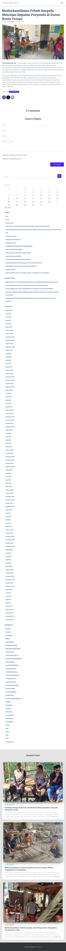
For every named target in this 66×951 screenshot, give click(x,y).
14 (16, 198)
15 (25, 198)
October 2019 (9, 583)
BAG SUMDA (9, 635)
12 (57, 195)
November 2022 (10, 460)
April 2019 (8, 603)
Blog (7, 216)
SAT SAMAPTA (9, 722)
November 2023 (10, 420)
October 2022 (9, 463)
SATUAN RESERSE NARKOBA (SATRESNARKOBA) (19, 246)
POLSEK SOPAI (10, 695)
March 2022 (9, 486)
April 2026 (8, 323)
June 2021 (8, 516)
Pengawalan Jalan (11, 243)
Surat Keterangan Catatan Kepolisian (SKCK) (18, 259)
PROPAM (8, 702)
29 (25, 205)
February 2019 (10, 609)
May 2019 (8, 599)
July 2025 (8, 353)
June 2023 (8, 436)
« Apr (6, 207)
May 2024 (8, 400)
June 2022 (8, 476)
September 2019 (10, 586)
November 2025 (10, 340)
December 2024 (10, 377)
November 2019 (10, 579)
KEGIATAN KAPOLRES (11, 645)
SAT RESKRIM (9, 718)
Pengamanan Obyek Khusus (13, 239)
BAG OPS (8, 628)
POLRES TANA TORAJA (12, 655)
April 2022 (8, 483)
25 (49, 201)
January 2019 (9, 613)
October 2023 (9, 423)
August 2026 (9, 310)
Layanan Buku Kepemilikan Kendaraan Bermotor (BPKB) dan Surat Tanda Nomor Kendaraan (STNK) (33, 229)
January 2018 (9, 619)
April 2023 (8, 443)
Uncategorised (10, 742)
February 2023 (10, 450)
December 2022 (10, 456)
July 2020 (8, 553)
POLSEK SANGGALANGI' (12, 685)
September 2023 (10, 426)
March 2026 (9, 327)
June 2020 (8, 556)
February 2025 (10, 370)
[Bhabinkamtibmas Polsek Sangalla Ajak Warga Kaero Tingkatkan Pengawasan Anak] (33, 902)
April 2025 (8, 363)
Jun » (9, 207)
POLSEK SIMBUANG (11, 692)
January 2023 (9, 453)
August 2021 (9, 510)
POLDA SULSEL (10, 652)
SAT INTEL (8, 708)
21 (16, 201)
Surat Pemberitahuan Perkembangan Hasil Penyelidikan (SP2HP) (24, 263)
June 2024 (8, 397)
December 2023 (10, 417)
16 (33, 198)
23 (33, 201)
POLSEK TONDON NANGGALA (14, 698)
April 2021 (8, 523)
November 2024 (10, 380)
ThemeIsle (39, 947)
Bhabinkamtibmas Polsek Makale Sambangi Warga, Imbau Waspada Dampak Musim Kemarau (32, 282)
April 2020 (8, 563)
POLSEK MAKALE (10, 662)
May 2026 (8, 320)
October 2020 (9, 543)
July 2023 (8, 433)
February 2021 (10, 530)
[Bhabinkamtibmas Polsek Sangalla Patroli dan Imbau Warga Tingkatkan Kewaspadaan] (33, 842)
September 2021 (10, 506)
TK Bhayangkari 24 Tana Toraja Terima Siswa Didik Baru (21, 266)
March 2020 (9, 566)
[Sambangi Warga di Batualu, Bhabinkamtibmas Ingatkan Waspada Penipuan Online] (33, 782)
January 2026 (9, 333)
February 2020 (10, 569)
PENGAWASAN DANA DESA (13, 648)
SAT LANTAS (9, 712)
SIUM (7, 728)
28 (16, 205)
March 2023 (9, 446)
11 (49, 195)
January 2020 (9, 573)
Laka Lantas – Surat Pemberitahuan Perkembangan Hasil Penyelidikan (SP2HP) (28, 226)
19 (57, 198)
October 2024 (9, 383)
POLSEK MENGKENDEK (12, 665)
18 (49, 198)
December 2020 (10, 536)
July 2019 (8, 593)
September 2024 (10, 387)
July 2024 (8, 393)
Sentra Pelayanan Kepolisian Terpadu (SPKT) (18, 253)
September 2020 (10, 546)
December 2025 (10, 337)
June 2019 (8, 596)
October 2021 (9, 503)
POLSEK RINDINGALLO (12, 672)
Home (7, 219)
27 (8, 205)
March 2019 (9, 606)
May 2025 (8, 360)
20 (8, 201)
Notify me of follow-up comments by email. (15, 155)
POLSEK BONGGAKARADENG (13, 658)
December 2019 (10, 576)
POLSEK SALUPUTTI (11, 678)
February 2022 (10, 490)
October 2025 (9, 343)
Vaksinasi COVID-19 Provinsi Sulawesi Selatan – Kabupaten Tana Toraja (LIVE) (27, 273)
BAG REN (8, 632)
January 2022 (9, 493)
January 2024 (9, 413)
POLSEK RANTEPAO (11, 668)
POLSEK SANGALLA (14, 91)
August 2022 (9, 470)
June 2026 (8, 317)
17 (41, 198)
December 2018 (10, 616)
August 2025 (9, 350)
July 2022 (8, 473)
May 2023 (8, 440)
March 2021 (9, 526)
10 (41, 195)
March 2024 (9, 407)
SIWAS (7, 732)
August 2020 (9, 549)
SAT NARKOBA (9, 715)
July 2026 (8, 313)
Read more (54, 816)
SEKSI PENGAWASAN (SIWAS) (14, 249)
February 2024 (10, 410)
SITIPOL (8, 725)
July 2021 (8, 513)
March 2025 (9, 367)
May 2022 (8, 480)
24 (41, 201)
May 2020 (8, 559)
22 (25, 201)
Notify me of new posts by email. (12, 159)
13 (8, 198)
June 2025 (8, 357)
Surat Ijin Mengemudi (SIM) (13, 256)
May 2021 (8, 520)
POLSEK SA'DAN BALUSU (12, 675)
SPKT (7, 735)
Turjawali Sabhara (11, 269)
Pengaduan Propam (11, 236)
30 (33, 205)
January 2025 (9, 373)
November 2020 (10, 539)
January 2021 (9, 533)
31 (41, 205)
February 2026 (10, 330)
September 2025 (10, 347)
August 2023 (9, 430)
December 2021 (10, 496)
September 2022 (10, 466)
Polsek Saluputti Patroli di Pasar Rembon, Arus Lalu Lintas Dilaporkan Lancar (27, 285)
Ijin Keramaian (10, 223)
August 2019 (9, 589)
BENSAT (8, 638)
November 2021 (10, 500)
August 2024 (9, 390)
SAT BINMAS (9, 705)
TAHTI (7, 738)
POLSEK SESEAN (10, 688)
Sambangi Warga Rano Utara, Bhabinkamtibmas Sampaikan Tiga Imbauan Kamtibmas (29, 288)
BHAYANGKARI (10, 642)
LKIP (7, 233)
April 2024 (8, 403)
